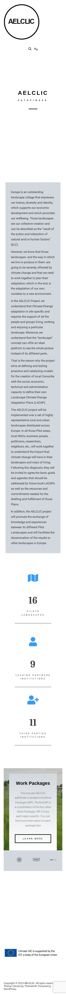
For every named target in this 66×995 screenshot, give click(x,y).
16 (33, 600)
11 (33, 722)
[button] (33, 838)
